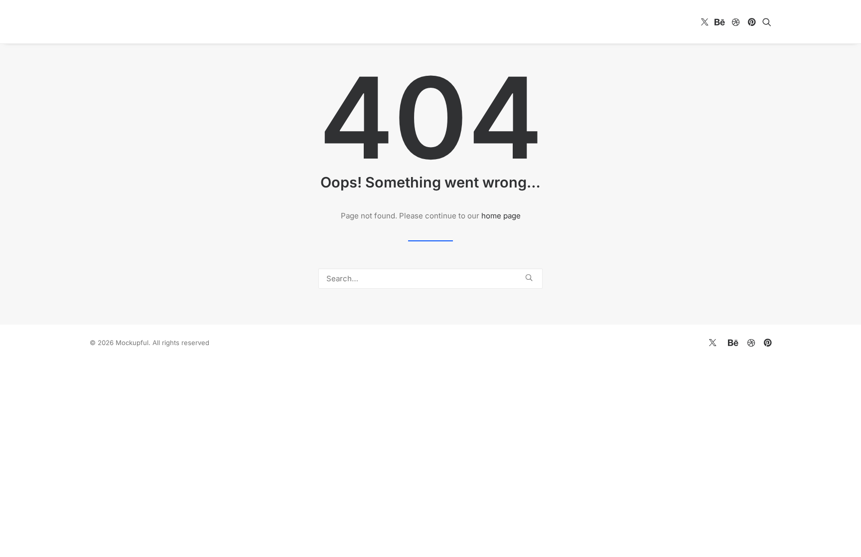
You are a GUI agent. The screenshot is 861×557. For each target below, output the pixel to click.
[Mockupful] (145, 21)
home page (501, 215)
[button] (705, 21)
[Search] (430, 278)
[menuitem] (705, 21)
